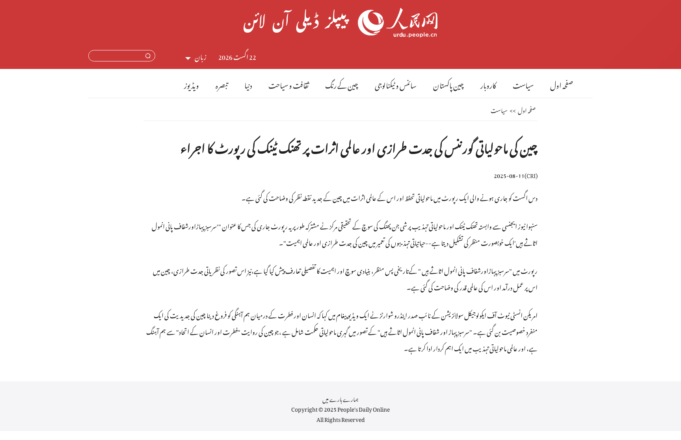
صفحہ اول (561, 84)
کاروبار (488, 84)
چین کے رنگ (341, 84)
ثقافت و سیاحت (288, 84)
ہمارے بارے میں (340, 398)
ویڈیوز (191, 84)
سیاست (523, 84)
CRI (531, 174)
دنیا (248, 84)
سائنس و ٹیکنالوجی (396, 84)
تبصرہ (222, 84)
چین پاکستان (448, 84)
